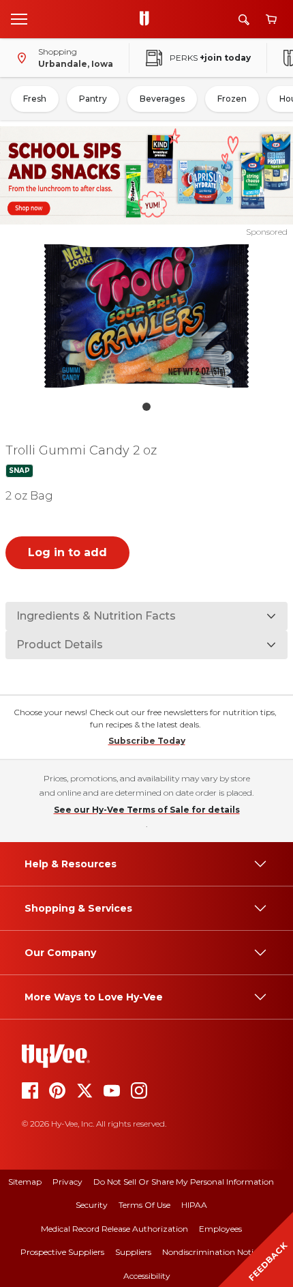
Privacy (67, 1181)
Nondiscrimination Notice (212, 1252)
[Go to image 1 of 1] (146, 407)
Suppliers (133, 1252)
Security (92, 1205)
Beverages (162, 98)
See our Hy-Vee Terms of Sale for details (147, 810)
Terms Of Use (144, 1205)
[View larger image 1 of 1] (147, 316)
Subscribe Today (146, 741)
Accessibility (146, 1276)
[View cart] (271, 19)
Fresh (34, 98)
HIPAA (194, 1205)
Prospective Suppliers (62, 1252)
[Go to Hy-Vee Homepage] (148, 19)
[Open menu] (19, 18)
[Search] (244, 19)
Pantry (93, 98)
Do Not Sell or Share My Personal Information (183, 1181)
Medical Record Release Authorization (114, 1229)
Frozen (232, 98)
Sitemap (25, 1181)
